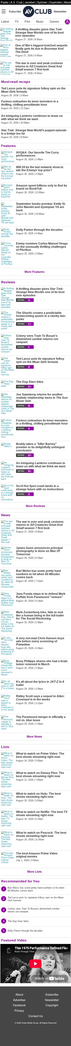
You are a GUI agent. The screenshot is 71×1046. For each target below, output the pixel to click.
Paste (4, 2)
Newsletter (60, 11)
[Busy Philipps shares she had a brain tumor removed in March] (7, 668)
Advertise (19, 1000)
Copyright (52, 1005)
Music (40, 21)
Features (8, 146)
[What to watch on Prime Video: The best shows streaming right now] (7, 760)
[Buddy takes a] (7, 449)
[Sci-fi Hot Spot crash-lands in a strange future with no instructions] (7, 492)
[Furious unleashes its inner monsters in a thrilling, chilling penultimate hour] (7, 428)
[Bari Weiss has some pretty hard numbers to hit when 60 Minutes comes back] (7, 578)
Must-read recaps (15, 82)
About (19, 994)
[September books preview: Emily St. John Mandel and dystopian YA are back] (7, 213)
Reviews (8, 282)
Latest (5, 21)
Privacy (19, 1010)
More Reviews (35, 506)
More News (34, 736)
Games (54, 21)
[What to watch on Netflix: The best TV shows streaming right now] (7, 818)
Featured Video (14, 940)
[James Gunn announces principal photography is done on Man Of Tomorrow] (7, 555)
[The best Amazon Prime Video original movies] (7, 858)
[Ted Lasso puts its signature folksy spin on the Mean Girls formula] (7, 366)
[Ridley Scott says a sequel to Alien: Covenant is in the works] (7, 703)
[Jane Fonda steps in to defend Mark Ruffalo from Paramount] (7, 599)
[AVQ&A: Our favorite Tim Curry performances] (7, 157)
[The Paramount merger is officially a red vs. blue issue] (7, 722)
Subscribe (15, 11)
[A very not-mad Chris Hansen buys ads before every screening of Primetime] (7, 646)
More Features (34, 271)
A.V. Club (16, 2)
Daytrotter (55, 2)
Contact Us (35, 1016)
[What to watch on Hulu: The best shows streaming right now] (7, 799)
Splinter (42, 2)
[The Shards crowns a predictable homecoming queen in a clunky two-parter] (7, 320)
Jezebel (30, 2)
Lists (5, 747)
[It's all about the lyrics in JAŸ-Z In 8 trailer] (7, 685)
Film (27, 21)
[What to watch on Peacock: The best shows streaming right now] (7, 839)
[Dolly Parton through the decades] (7, 232)
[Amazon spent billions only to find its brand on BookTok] (7, 191)
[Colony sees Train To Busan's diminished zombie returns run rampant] (7, 343)
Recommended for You (20, 881)
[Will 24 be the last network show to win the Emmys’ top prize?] (7, 172)
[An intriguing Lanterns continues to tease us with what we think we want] (7, 471)
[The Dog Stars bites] (7, 384)
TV (17, 21)
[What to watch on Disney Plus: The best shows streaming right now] (7, 779)
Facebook (19, 1005)
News (5, 515)
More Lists (34, 871)
